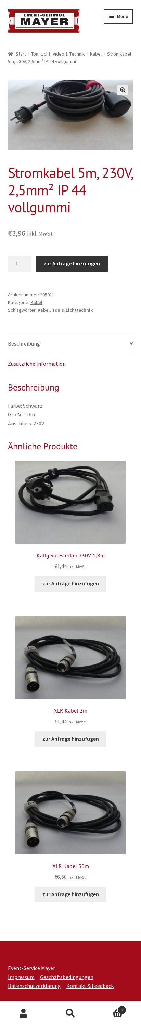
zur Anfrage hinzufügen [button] (70, 583)
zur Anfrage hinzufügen (71, 263)
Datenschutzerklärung (34, 985)
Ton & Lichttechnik (72, 310)
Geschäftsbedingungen (66, 977)
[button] (122, 90)
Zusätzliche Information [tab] (37, 363)
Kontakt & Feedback (90, 985)
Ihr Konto (23, 1013)
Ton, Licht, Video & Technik (58, 54)
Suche (70, 1013)
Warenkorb (108, 1007)
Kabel (96, 54)
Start (21, 54)
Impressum (21, 977)
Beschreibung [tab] (24, 343)
